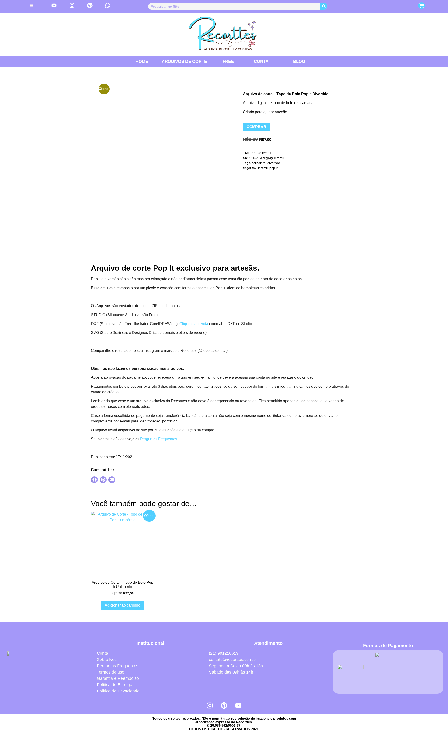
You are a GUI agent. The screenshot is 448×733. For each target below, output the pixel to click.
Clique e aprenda (193, 324)
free (228, 61)
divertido (273, 163)
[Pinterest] (224, 705)
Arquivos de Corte (184, 61)
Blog (299, 61)
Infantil (279, 158)
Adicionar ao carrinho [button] (122, 605)
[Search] (323, 6)
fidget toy (249, 168)
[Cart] (421, 5)
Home (142, 61)
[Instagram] (209, 705)
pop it (274, 168)
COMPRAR (256, 127)
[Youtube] (238, 705)
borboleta (259, 163)
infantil (263, 168)
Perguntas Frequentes (158, 439)
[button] (94, 479)
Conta (261, 61)
